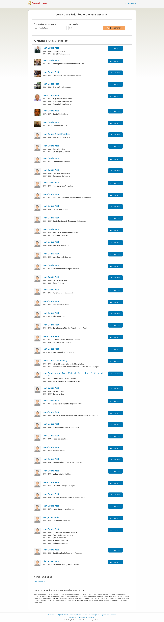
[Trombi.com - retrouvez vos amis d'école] (39, 3)
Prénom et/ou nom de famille (45, 24)
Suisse (80, 617)
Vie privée (92, 615)
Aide (97, 615)
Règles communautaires (108, 615)
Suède (92, 617)
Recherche (51, 615)
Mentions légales (81, 615)
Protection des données (67, 615)
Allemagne (73, 617)
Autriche (86, 617)
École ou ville (73, 24)
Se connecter (130, 3)
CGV (57, 615)
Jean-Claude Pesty (40, 581)
